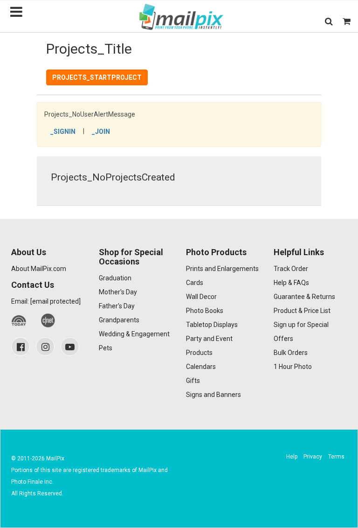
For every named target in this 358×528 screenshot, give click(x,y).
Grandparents (119, 320)
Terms (336, 456)
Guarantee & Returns (304, 296)
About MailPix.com (38, 268)
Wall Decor (201, 296)
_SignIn (63, 131)
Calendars (201, 366)
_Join (101, 131)
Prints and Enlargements (222, 268)
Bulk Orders (291, 352)
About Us (28, 252)
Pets (105, 348)
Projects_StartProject (97, 77)
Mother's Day (118, 292)
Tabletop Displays (212, 324)
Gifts (193, 380)
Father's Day (117, 306)
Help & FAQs (291, 282)
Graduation (115, 278)
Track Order (291, 268)
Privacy (312, 456)
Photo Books (204, 310)
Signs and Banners (213, 394)
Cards (194, 282)
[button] (329, 21)
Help (291, 456)
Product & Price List (302, 310)
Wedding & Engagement (134, 334)
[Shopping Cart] (346, 21)
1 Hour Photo (293, 366)
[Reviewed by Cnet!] (48, 320)
